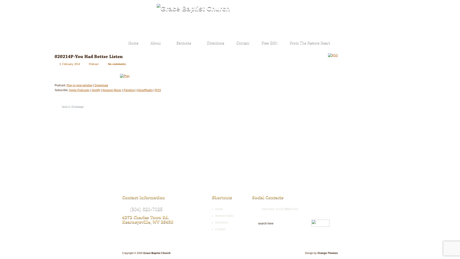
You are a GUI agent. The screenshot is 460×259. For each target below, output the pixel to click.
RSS (158, 90)
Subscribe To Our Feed (279, 209)
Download (101, 85)
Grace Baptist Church (157, 253)
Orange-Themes (327, 253)
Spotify (96, 90)
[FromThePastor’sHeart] (310, 43)
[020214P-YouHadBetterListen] (89, 56)
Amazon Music (111, 90)
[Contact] (243, 43)
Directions (221, 222)
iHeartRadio (145, 90)
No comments (117, 64)
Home (219, 209)
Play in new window (79, 85)
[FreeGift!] (269, 43)
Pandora (129, 90)
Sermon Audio (224, 216)
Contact (220, 229)
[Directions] (216, 43)
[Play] (125, 74)
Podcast (93, 64)
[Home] (133, 43)
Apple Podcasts (79, 90)
